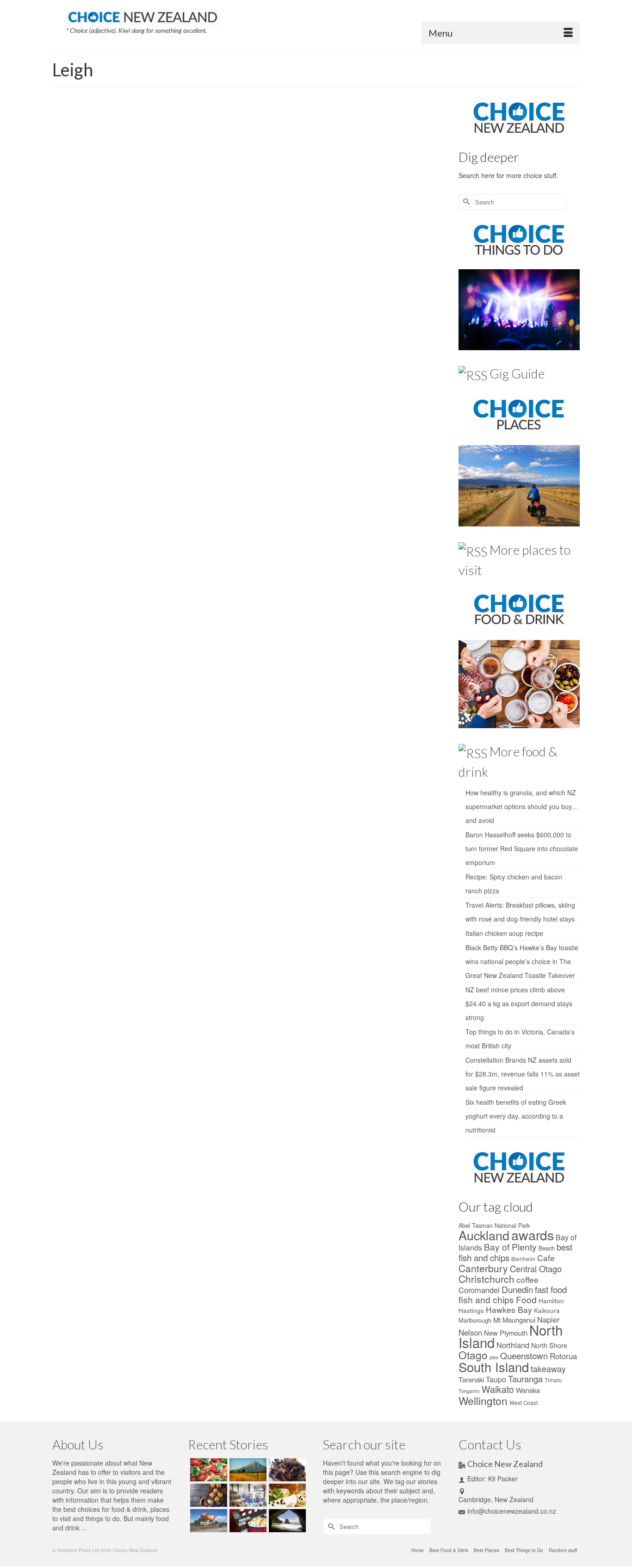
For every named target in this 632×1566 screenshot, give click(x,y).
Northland (512, 1344)
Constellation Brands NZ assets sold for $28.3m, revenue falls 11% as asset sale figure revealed (522, 1073)
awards (532, 1234)
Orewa (421, 230)
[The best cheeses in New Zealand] (286, 1495)
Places (259, 166)
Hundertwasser (325, 230)
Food (526, 1299)
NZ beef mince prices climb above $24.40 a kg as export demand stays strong (518, 1003)
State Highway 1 (262, 240)
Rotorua (563, 1356)
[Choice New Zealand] (142, 15)
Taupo (496, 1379)
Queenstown (524, 1355)
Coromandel (479, 1289)
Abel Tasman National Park (494, 1225)
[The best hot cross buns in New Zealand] (207, 1495)
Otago (473, 1354)
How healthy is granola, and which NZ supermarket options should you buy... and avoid (521, 806)
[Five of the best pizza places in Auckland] (207, 1469)
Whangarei (319, 240)
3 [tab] (135, 261)
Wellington (483, 1400)
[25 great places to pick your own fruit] (207, 1520)
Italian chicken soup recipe (504, 933)
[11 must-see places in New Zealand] (286, 1520)
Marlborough (475, 1320)
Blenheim (523, 1259)
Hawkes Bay (509, 1309)
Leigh (376, 230)
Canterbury (483, 1268)
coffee (527, 1279)
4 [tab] (146, 261)
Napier (548, 1319)
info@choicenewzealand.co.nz (511, 1511)
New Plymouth (505, 1332)
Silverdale (232, 240)
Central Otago (536, 1269)
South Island (494, 1366)
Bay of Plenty (510, 1246)
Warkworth (294, 240)
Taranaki (471, 1379)
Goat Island (294, 230)
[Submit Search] (465, 202)
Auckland (236, 230)
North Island (398, 230)
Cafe (546, 1257)
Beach (547, 1248)
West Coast (523, 1402)
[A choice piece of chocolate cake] (286, 1469)
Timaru (553, 1380)
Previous (64, 188)
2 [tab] (124, 261)
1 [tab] (113, 261)
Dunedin (517, 1289)
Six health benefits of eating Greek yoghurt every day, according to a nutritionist (515, 1115)
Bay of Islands (264, 230)
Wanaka (528, 1390)
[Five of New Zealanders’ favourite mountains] (246, 1469)
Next (197, 188)
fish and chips (486, 1299)
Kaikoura (547, 1310)
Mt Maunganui (514, 1320)
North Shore (549, 1345)
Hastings (471, 1310)
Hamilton (551, 1300)
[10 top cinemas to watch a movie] (246, 1520)
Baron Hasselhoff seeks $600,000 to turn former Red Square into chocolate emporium (521, 848)
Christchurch (486, 1279)
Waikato (498, 1389)
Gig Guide (517, 373)
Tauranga (525, 1379)
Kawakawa (355, 230)
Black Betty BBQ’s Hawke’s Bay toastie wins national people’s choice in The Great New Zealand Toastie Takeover (521, 961)
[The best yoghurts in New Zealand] (246, 1495)
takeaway (548, 1368)
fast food (551, 1289)
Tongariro (469, 1390)
